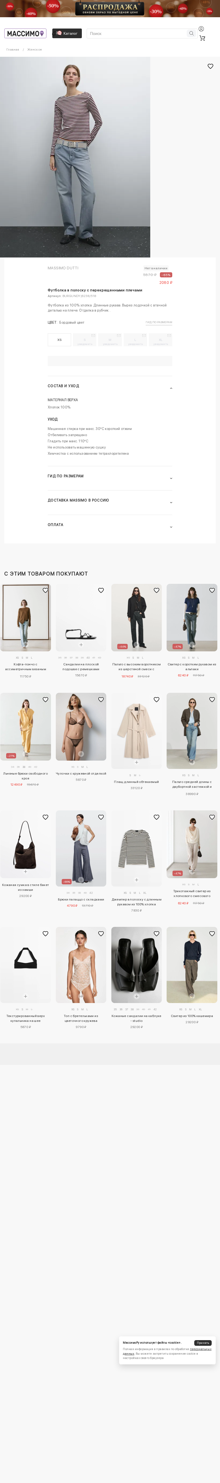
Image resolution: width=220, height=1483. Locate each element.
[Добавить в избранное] (45, 590)
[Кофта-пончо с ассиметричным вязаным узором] (25, 618)
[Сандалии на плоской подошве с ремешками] (81, 618)
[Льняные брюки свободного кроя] (25, 727)
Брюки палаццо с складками (81, 899)
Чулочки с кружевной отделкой (81, 773)
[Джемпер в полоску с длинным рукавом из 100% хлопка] (136, 848)
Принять (203, 1343)
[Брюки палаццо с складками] (81, 848)
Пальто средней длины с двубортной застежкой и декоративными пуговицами (192, 785)
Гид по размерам (159, 322)
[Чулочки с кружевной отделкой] (81, 727)
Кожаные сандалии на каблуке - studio (137, 1018)
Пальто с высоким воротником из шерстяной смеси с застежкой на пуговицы (136, 667)
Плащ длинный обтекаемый (136, 782)
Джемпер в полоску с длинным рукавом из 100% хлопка (137, 902)
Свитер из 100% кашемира (192, 1016)
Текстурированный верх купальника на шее (25, 1018)
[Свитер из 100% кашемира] (192, 965)
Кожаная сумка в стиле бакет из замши (25, 887)
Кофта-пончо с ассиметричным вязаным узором (25, 667)
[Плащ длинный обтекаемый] (136, 731)
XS (59, 340)
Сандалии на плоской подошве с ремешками (81, 666)
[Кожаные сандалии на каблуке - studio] (136, 965)
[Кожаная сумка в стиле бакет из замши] (25, 844)
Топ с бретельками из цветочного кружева (81, 1018)
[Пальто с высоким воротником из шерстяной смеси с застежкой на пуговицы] (136, 618)
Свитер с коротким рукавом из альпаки (192, 666)
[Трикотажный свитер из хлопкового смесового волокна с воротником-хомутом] (192, 844)
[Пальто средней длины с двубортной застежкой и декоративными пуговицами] (192, 731)
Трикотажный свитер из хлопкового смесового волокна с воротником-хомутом (192, 894)
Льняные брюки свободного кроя (25, 776)
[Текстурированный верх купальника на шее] (25, 965)
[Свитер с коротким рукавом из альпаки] (192, 618)
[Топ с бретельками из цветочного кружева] (81, 965)
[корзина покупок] (202, 38)
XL (160, 341)
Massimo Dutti (63, 268)
